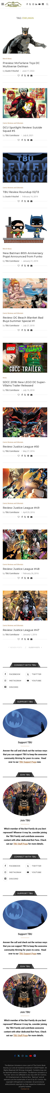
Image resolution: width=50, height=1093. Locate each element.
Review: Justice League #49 (21, 507)
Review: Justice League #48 (21, 568)
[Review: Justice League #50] (25, 422)
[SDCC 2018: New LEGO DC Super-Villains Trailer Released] (25, 358)
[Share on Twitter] (25, 75)
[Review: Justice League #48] (25, 544)
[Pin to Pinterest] (28, 75)
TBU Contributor (12, 135)
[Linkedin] (36, 4)
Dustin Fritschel (12, 71)
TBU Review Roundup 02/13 (21, 192)
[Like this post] (19, 75)
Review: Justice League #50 (21, 446)
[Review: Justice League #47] (25, 605)
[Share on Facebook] (22, 75)
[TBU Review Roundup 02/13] (25, 167)
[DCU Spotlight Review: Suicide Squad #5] (25, 103)
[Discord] (43, 4)
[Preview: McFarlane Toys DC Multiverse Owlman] (25, 38)
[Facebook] (27, 4)
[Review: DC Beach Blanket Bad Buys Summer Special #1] (25, 293)
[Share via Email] (31, 75)
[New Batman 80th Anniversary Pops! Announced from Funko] (25, 229)
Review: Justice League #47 (21, 630)
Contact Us (25, 1089)
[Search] (47, 4)
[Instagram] (33, 4)
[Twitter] (30, 4)
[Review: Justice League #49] (25, 483)
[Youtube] (39, 4)
